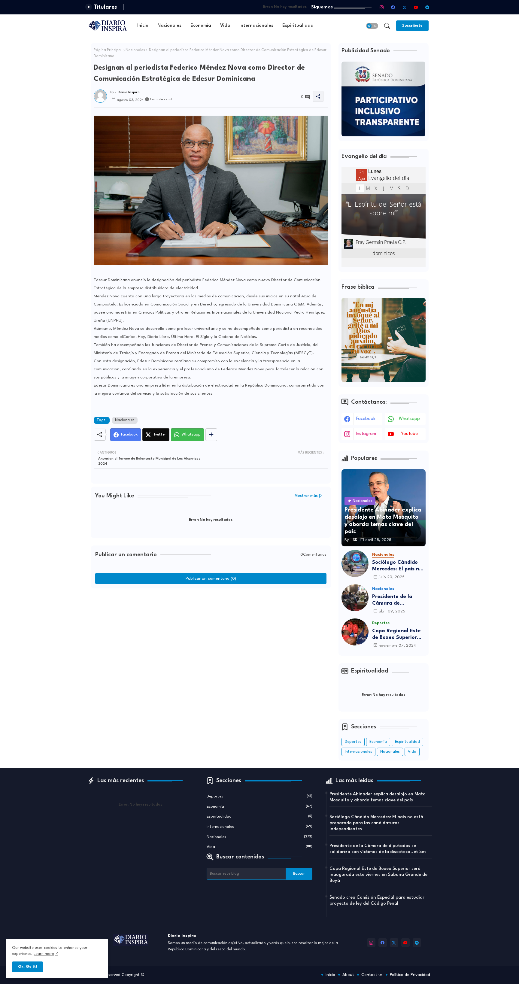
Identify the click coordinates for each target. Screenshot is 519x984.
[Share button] (211, 434)
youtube (409, 434)
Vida (225, 25)
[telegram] (427, 7)
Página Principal (108, 50)
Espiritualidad (298, 25)
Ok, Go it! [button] (27, 967)
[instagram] (382, 7)
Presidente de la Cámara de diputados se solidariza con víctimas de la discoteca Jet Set (393, 600)
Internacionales (256, 25)
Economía (200, 25)
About (348, 975)
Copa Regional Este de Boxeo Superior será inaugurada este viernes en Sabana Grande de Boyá (399, 634)
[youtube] (416, 7)
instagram (366, 434)
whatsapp (409, 419)
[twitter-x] (404, 7)
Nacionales (169, 25)
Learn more (44, 954)
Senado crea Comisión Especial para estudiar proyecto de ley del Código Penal (376, 900)
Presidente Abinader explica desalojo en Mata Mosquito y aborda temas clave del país (377, 797)
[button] (372, 26)
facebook (365, 419)
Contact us (372, 975)
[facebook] (393, 7)
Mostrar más (306, 496)
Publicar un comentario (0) (211, 578)
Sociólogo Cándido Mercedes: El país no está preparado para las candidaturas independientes (398, 566)
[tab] (143, 25)
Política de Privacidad (410, 975)
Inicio (142, 25)
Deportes (353, 742)
